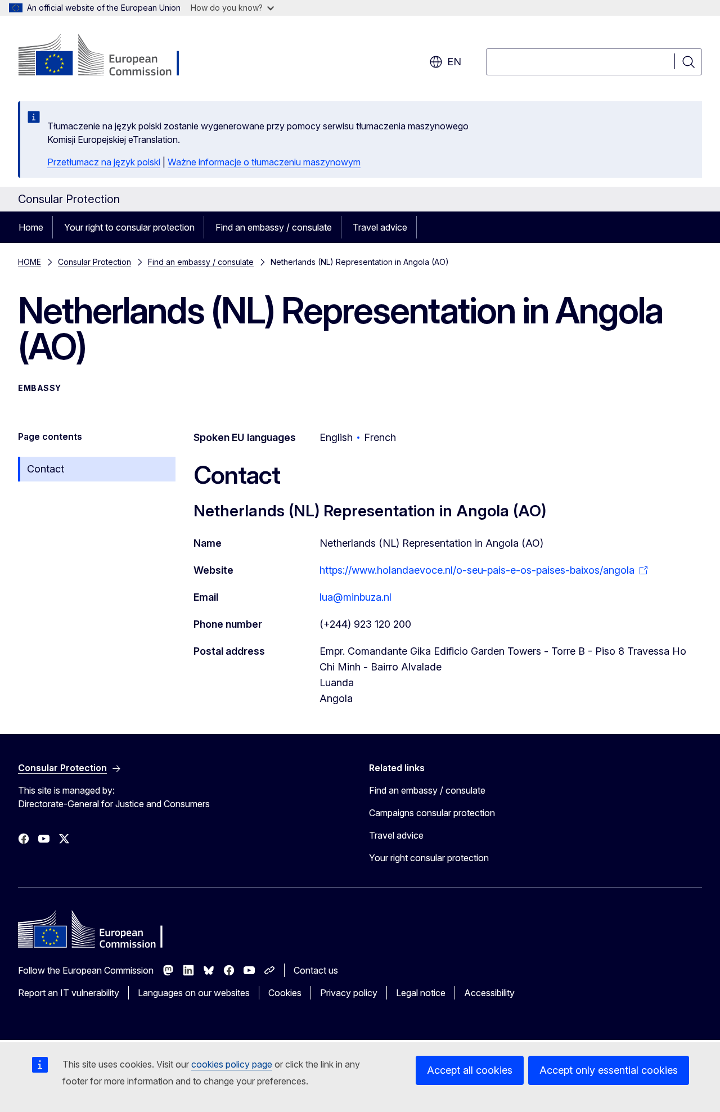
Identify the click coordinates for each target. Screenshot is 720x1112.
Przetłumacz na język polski (103, 162)
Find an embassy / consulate (273, 227)
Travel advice (380, 227)
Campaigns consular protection (432, 812)
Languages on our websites (194, 992)
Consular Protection (94, 262)
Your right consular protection (429, 857)
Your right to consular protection (129, 227)
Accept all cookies (469, 1070)
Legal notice (421, 992)
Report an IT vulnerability (68, 992)
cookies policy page (231, 1064)
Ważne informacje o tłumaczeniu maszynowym (264, 162)
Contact (45, 469)
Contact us (316, 970)
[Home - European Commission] (109, 56)
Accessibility (489, 992)
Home (31, 227)
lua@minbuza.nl (356, 597)
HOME (29, 262)
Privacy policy (348, 992)
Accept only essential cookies (608, 1070)
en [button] (454, 61)
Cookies (285, 992)
